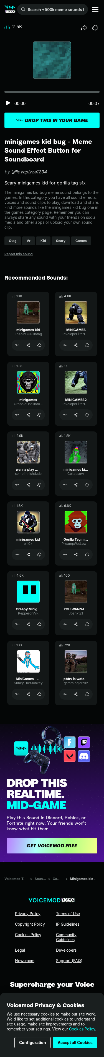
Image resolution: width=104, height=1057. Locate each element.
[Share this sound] (84, 27)
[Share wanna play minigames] (28, 484)
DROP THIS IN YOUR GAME (56, 120)
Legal (20, 950)
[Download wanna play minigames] (39, 484)
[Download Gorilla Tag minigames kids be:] (87, 554)
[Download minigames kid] (39, 345)
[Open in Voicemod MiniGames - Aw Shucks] (17, 694)
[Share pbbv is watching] (76, 694)
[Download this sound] (95, 27)
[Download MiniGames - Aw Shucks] (39, 694)
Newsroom (24, 960)
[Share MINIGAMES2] (76, 414)
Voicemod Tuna (16, 879)
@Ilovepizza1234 (29, 172)
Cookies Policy (82, 1029)
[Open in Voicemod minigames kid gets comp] (64, 484)
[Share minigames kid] (28, 345)
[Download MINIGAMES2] (87, 414)
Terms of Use (68, 913)
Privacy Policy (27, 913)
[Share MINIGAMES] (76, 345)
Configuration (32, 1042)
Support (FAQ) (69, 960)
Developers (66, 950)
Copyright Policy (30, 924)
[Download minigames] (39, 414)
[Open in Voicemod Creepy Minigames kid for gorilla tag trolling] (17, 624)
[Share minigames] (28, 414)
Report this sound (18, 254)
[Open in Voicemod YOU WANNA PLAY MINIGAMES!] (64, 624)
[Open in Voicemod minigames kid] (17, 345)
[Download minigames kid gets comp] (87, 484)
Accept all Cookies (75, 1042)
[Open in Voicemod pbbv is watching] (64, 694)
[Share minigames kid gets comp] (76, 484)
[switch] (7, 103)
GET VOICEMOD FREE (52, 845)
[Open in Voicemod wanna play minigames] (17, 484)
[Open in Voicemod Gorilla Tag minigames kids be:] (64, 554)
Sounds (40, 879)
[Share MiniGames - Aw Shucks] (28, 694)
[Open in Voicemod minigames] (17, 414)
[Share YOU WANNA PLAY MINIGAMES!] (76, 624)
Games (58, 879)
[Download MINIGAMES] (87, 345)
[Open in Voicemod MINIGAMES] (64, 345)
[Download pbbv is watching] (87, 694)
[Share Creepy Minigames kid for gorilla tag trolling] (28, 624)
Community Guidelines (66, 937)
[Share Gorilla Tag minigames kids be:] (76, 554)
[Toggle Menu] (95, 9)
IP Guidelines (67, 924)
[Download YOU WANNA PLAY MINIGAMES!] (87, 624)
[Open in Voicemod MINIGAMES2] (64, 414)
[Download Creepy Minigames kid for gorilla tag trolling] (39, 624)
